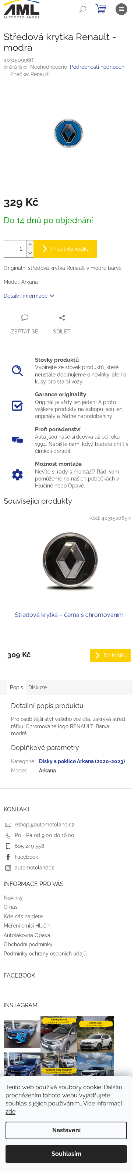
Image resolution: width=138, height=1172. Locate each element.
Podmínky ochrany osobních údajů (45, 954)
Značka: (29, 74)
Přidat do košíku (70, 249)
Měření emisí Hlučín (27, 926)
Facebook (26, 857)
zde (10, 1111)
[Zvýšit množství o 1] (29, 244)
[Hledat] (82, 9)
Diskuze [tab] (37, 687)
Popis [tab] (16, 687)
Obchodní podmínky (28, 944)
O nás (11, 907)
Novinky (13, 898)
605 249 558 (29, 846)
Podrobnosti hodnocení (97, 67)
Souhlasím (66, 1153)
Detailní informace (25, 296)
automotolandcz (34, 868)
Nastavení (66, 1130)
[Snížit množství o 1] (29, 253)
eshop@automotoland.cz (44, 825)
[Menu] (121, 9)
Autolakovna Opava (27, 935)
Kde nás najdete (23, 916)
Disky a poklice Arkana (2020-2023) (82, 761)
